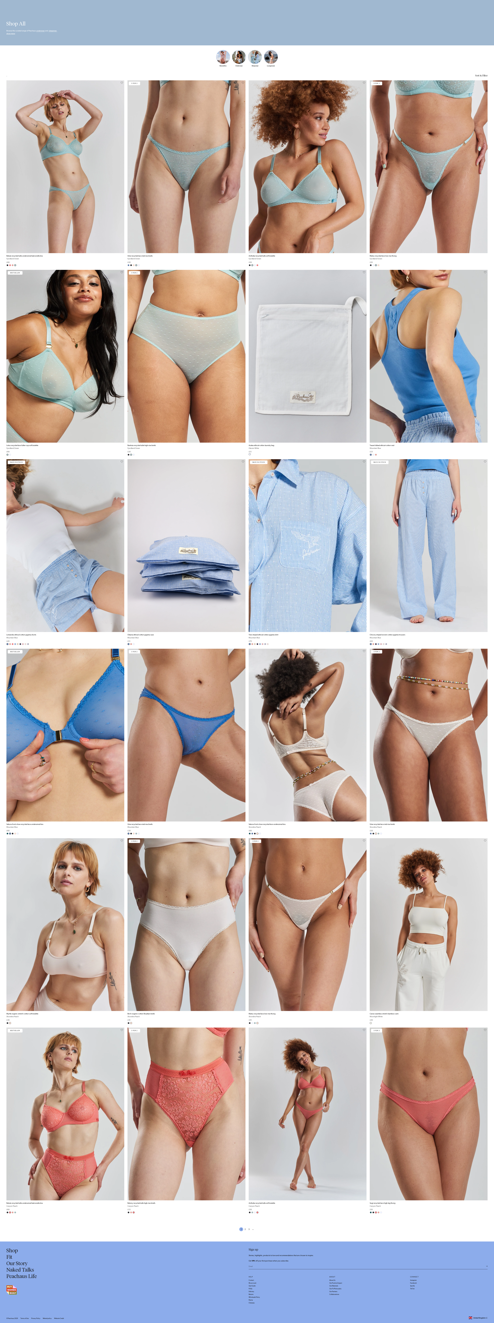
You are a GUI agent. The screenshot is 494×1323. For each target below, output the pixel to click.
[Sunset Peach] (23, 644)
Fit (9, 1257)
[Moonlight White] (371, 1023)
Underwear (41, 5)
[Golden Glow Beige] (25, 644)
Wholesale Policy (254, 1297)
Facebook (413, 1283)
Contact (251, 1280)
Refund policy (47, 1318)
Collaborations (334, 1294)
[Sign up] (487, 1266)
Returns (251, 1294)
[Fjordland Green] (15, 265)
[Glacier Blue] (15, 644)
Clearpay (252, 1303)
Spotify (412, 1286)
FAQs (250, 1289)
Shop (30, 5)
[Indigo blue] (20, 644)
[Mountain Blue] (128, 265)
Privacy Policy (35, 1318)
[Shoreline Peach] (133, 265)
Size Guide (252, 1286)
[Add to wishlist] (121, 82)
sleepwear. (52, 31)
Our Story (17, 1263)
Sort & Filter (481, 75)
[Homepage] (247, 5)
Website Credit (59, 1318)
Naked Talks (20, 1270)
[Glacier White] (139, 265)
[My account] (482, 5)
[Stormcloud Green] (7, 833)
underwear (40, 31)
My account (252, 1283)
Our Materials (333, 1286)
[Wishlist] (477, 5)
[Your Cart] (487, 5)
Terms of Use (24, 1318)
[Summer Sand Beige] (18, 644)
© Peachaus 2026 (12, 1318)
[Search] (472, 5)
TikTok (412, 1289)
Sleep (51, 5)
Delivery (251, 1291)
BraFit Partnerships (16, 5)
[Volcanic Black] (7, 265)
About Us (332, 1280)
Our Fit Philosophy (335, 1289)
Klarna (251, 1300)
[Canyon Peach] (10, 265)
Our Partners (333, 1291)
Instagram (413, 1280)
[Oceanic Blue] (28, 644)
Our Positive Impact (335, 1283)
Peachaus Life (63, 5)
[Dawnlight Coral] (12, 265)
